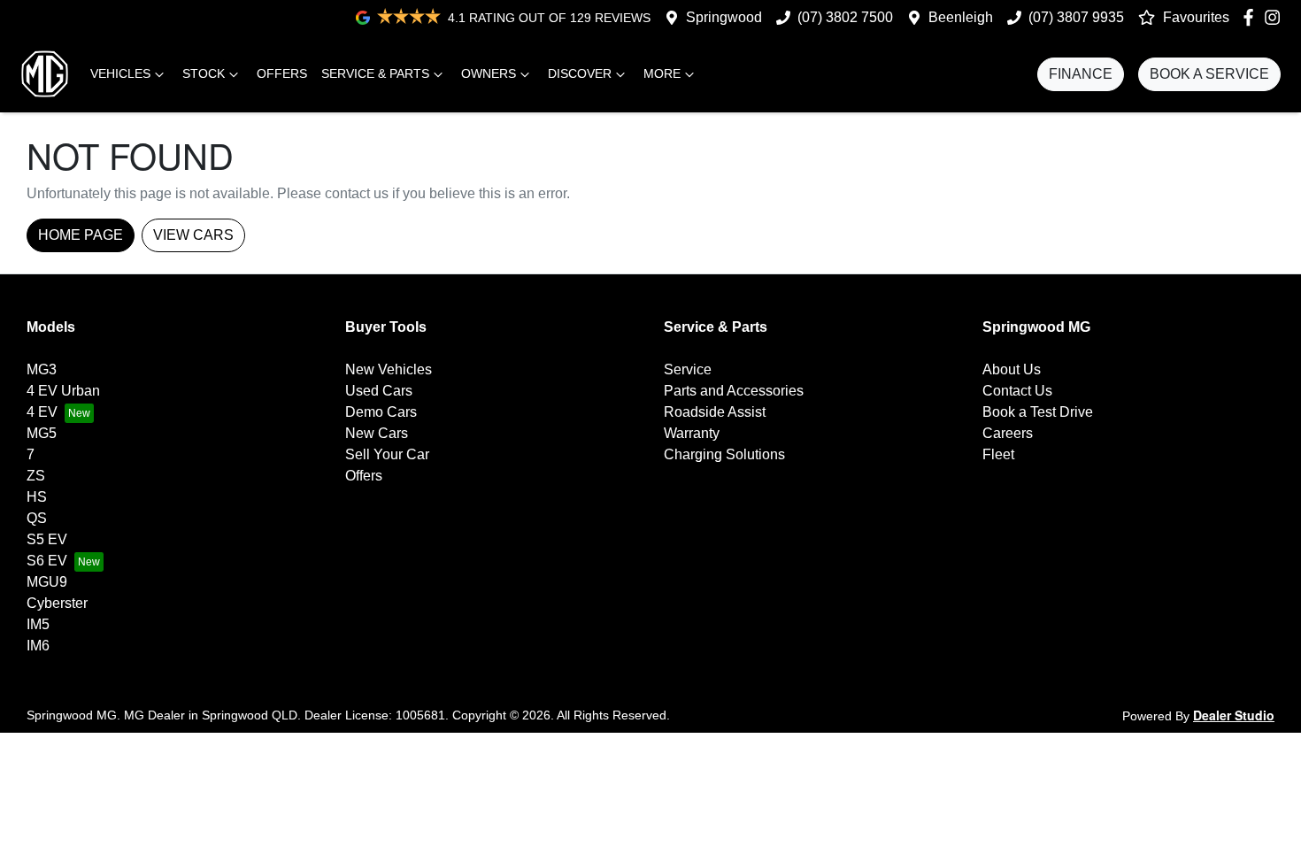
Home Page (80, 234)
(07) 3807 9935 (1076, 17)
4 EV (42, 411)
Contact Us (1017, 390)
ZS (36, 475)
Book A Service (1209, 73)
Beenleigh (960, 17)
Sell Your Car (387, 454)
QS (37, 518)
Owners (488, 73)
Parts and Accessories (734, 390)
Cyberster (57, 603)
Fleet (998, 454)
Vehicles (120, 73)
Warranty (692, 433)
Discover (580, 73)
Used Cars (378, 390)
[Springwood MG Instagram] (1276, 17)
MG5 (42, 433)
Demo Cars (381, 411)
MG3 (42, 369)
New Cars (376, 433)
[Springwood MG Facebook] (1252, 17)
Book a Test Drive (1037, 411)
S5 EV (47, 539)
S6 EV (47, 560)
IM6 (38, 645)
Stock (203, 73)
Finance (1080, 73)
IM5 (38, 624)
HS (37, 496)
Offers (282, 73)
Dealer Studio (1233, 715)
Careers (1007, 433)
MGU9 (47, 581)
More (662, 73)
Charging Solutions (724, 454)
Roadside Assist (715, 411)
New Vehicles (388, 369)
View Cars (193, 234)
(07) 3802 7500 (845, 17)
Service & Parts (375, 73)
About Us (1011, 369)
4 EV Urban (63, 390)
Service (688, 369)
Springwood (724, 17)
